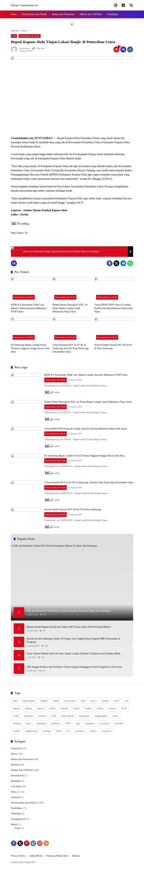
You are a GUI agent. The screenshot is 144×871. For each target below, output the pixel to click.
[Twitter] (116, 263)
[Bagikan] (130, 49)
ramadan (89, 723)
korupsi (112, 708)
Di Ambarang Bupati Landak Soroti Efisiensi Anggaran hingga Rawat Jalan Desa (30, 348)
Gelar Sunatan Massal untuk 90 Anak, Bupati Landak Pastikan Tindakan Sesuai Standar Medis (73, 653)
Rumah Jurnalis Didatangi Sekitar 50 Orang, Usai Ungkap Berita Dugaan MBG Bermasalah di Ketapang (73, 640)
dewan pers (70, 701)
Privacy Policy (18, 856)
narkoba (42, 716)
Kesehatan (16, 781)
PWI (68, 723)
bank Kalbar (29, 701)
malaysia (28, 716)
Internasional (17, 775)
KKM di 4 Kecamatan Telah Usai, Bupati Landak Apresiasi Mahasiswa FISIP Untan (29, 308)
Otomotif (15, 797)
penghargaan (101, 716)
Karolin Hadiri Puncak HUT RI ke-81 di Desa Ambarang (113, 347)
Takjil (59, 731)
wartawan (106, 731)
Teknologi (16, 813)
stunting (46, 731)
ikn (126, 701)
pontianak (41, 723)
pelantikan (84, 716)
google (105, 701)
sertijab (16, 731)
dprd (83, 701)
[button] (115, 5)
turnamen (79, 731)
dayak (56, 701)
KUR (124, 708)
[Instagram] (39, 843)
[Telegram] (123, 263)
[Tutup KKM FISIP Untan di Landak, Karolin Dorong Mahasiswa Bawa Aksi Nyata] (113, 289)
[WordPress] (33, 843)
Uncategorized (18, 819)
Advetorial (16, 748)
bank (15, 701)
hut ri (117, 701)
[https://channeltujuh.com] (24, 5)
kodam (88, 708)
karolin (64, 708)
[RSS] (46, 843)
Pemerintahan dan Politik (29, 36)
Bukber (44, 701)
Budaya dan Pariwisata (22, 759)
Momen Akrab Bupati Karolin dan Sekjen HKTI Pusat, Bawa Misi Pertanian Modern (69, 627)
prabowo (55, 723)
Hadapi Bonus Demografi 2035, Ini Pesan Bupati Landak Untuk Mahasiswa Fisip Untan (70, 308)
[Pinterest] (27, 843)
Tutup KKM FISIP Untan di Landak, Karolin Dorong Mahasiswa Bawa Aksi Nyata (113, 308)
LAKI (16, 716)
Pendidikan (16, 808)
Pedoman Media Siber (57, 856)
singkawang (31, 731)
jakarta (28, 708)
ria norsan (104, 723)
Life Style (16, 786)
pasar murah (67, 716)
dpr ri (94, 701)
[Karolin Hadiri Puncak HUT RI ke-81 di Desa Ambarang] (113, 329)
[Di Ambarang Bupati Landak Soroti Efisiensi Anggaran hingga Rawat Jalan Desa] (30, 329)
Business (15, 764)
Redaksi (76, 856)
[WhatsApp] (130, 263)
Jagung (16, 708)
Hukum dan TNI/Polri (22, 770)
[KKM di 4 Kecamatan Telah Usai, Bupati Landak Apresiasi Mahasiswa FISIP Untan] (30, 289)
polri (28, 723)
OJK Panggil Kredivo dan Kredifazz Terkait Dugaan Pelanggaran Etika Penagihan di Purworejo (74, 667)
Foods (17, 828)
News (14, 36)
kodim (100, 708)
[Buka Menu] (123, 5)
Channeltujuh (24, 48)
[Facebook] (110, 263)
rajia (78, 723)
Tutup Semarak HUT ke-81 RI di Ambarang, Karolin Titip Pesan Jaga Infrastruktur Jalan (71, 348)
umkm (93, 731)
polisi (115, 716)
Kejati (77, 708)
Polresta (17, 723)
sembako (118, 723)
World (14, 824)
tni (68, 731)
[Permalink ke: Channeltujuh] (15, 49)
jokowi (40, 708)
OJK (54, 716)
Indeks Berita (35, 856)
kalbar (53, 708)
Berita (14, 754)
